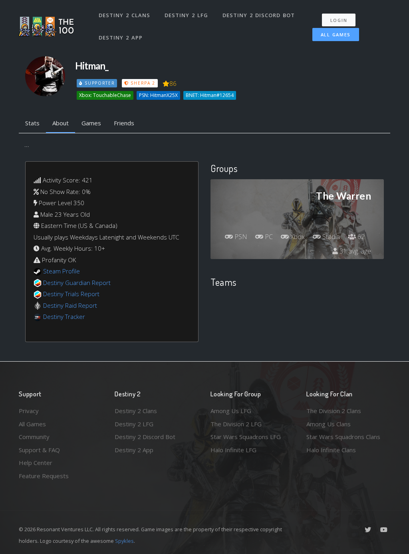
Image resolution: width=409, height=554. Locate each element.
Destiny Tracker (64, 317)
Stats (32, 123)
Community (34, 437)
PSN (240, 236)
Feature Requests (44, 476)
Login (338, 20)
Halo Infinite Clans (331, 450)
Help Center (35, 463)
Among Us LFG (230, 411)
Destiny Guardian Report (77, 283)
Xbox (297, 236)
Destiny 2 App (121, 37)
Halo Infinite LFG (233, 450)
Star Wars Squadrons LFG (245, 437)
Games (91, 123)
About (60, 123)
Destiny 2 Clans (124, 15)
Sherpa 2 (142, 83)
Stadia (330, 236)
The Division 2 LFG (236, 424)
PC (268, 236)
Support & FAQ (39, 450)
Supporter (99, 83)
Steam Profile (61, 271)
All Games (336, 35)
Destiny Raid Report (70, 305)
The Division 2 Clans (333, 411)
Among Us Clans (328, 424)
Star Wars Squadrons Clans (343, 437)
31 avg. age (354, 251)
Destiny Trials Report (71, 294)
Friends (124, 123)
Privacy (29, 411)
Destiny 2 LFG (186, 15)
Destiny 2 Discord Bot (258, 15)
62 (360, 236)
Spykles (124, 540)
